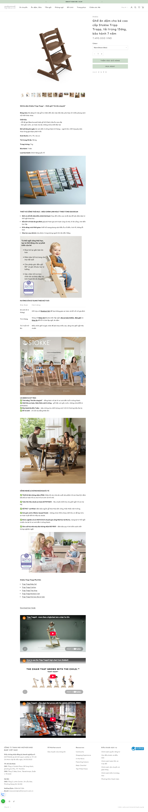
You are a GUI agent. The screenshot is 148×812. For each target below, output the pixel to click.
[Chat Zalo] (3, 794)
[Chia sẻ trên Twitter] (101, 72)
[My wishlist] (139, 7)
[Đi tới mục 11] (77, 95)
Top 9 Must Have (82, 769)
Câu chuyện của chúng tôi (56, 752)
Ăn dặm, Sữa (36, 7)
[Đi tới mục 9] (66, 93)
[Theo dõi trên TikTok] (14, 801)
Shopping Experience (83, 755)
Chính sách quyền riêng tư (110, 752)
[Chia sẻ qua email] (106, 72)
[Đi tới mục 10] (71, 94)
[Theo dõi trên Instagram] (9, 801)
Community (80, 752)
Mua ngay (110, 66)
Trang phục (81, 7)
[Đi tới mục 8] (60, 94)
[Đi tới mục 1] (22, 95)
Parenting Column (82, 762)
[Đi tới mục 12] (82, 94)
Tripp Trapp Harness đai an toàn (33, 597)
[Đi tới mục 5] (44, 94)
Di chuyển (24, 7)
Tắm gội (48, 7)
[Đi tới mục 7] (55, 94)
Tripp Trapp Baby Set (29, 584)
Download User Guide (28, 608)
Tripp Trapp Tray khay (29, 590)
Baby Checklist (81, 765)
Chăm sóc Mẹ (95, 7)
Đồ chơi (70, 7)
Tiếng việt (123, 7)
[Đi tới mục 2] (28, 94)
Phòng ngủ (59, 7)
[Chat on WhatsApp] (3, 801)
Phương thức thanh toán (110, 779)
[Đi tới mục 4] (38, 94)
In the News (80, 759)
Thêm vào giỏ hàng (110, 61)
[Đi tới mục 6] (49, 94)
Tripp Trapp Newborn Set (31, 594)
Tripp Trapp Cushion (29, 587)
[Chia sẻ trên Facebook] (98, 72)
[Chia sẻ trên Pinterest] (103, 72)
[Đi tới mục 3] (33, 94)
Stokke (95, 17)
